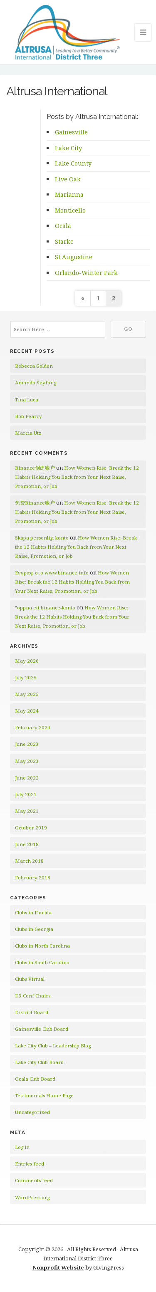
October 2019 (31, 827)
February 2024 (32, 727)
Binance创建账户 (35, 468)
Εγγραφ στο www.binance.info (52, 572)
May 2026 (27, 661)
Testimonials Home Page (44, 1095)
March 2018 (29, 861)
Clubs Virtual (30, 979)
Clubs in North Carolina (42, 946)
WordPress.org (32, 1197)
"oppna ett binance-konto (45, 607)
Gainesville (71, 132)
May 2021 (27, 811)
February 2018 (32, 877)
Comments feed (34, 1180)
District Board (31, 1012)
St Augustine (73, 257)
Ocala (63, 226)
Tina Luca (26, 399)
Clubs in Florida (33, 912)
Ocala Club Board (35, 1079)
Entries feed (29, 1164)
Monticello (70, 210)
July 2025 (26, 677)
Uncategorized (32, 1112)
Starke (64, 241)
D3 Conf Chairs (32, 996)
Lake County (73, 163)
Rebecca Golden (34, 366)
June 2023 (27, 744)
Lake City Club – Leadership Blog (53, 1045)
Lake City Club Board (39, 1062)
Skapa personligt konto (42, 538)
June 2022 (27, 778)
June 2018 (27, 844)
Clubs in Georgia (34, 929)
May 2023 (27, 761)
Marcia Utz (28, 433)
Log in (22, 1147)
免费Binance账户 (35, 503)
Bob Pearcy (28, 416)
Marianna (69, 194)
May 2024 (27, 711)
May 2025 (27, 694)
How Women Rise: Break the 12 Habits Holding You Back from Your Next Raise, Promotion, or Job (77, 477)
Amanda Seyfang (35, 382)
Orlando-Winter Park (86, 273)
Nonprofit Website (58, 1267)
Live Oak (68, 179)
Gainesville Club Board (41, 1029)
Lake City (68, 148)
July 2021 (26, 794)
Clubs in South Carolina (42, 962)
